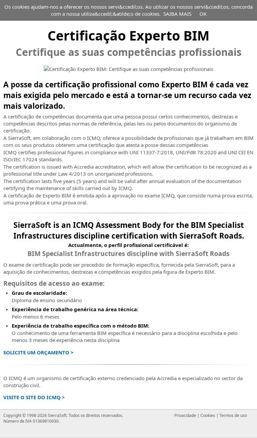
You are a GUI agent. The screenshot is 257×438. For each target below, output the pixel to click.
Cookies (207, 415)
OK (202, 13)
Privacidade (185, 415)
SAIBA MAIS (177, 13)
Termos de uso (233, 415)
